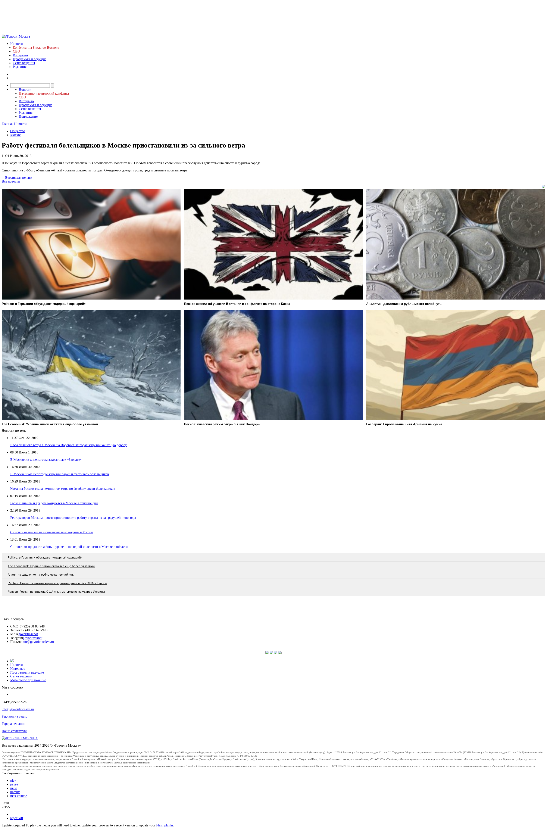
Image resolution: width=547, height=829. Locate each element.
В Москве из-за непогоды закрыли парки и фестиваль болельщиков (59, 474)
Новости (16, 43)
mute (13, 788)
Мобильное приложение (28, 680)
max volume (18, 796)
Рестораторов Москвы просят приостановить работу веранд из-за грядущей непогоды (73, 517)
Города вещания (13, 723)
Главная (7, 124)
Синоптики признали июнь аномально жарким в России (51, 532)
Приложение (28, 116)
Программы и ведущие (29, 59)
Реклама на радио (14, 716)
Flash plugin (164, 825)
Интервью (20, 55)
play (13, 780)
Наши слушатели (14, 731)
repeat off (16, 818)
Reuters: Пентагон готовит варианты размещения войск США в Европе (57, 583)
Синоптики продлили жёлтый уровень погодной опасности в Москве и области (69, 546)
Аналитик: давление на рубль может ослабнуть (41, 574)
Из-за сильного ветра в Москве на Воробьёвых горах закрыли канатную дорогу (68, 445)
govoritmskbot (28, 634)
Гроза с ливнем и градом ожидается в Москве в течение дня (54, 503)
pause (14, 784)
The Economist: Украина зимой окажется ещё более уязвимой (51, 566)
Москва (15, 135)
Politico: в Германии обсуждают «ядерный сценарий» (45, 557)
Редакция (19, 67)
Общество (17, 131)
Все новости (11, 181)
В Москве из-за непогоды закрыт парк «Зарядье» (46, 459)
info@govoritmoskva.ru (38, 641)
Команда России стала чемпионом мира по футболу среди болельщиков (62, 488)
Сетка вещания (24, 63)
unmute (15, 792)
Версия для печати (18, 177)
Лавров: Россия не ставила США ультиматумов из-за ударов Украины (56, 591)
